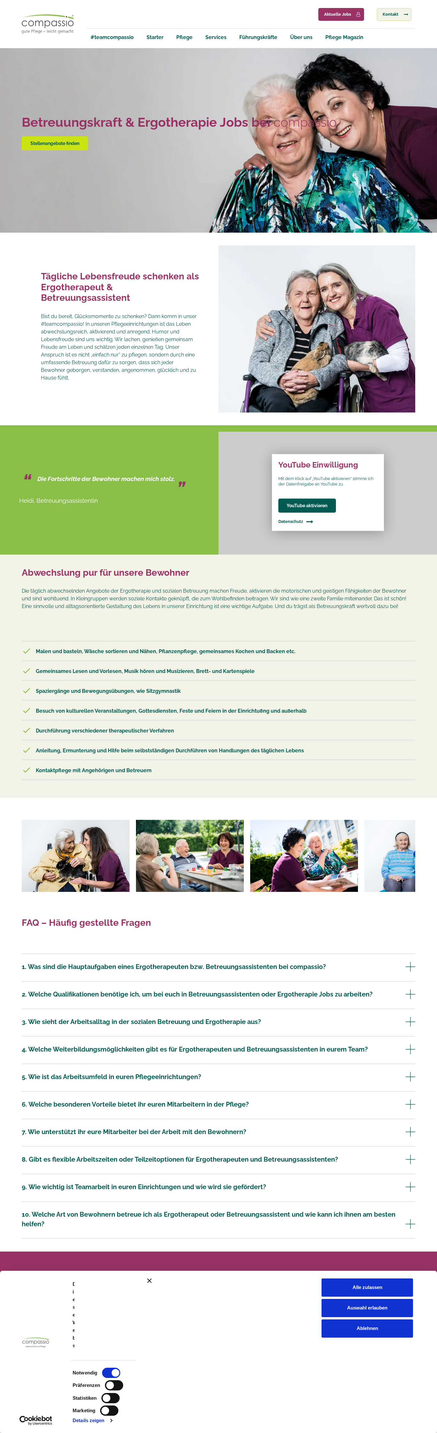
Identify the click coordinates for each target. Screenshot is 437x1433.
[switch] (114, 1385)
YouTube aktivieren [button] (307, 505)
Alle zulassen (367, 1287)
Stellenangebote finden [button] (54, 143)
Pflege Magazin (344, 37)
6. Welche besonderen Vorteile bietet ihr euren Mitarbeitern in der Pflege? (135, 1104)
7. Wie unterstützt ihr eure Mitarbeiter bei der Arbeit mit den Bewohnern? (134, 1132)
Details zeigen (88, 1420)
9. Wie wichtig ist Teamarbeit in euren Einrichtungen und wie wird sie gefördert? (144, 1187)
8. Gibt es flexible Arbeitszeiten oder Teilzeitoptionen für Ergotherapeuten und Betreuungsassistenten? (180, 1159)
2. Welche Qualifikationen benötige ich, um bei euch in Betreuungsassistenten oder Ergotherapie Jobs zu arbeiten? (197, 994)
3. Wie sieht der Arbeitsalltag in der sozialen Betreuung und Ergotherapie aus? (141, 1022)
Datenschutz (290, 521)
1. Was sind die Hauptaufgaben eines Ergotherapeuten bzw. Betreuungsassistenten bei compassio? (174, 967)
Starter (155, 37)
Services (215, 37)
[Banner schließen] (288, 1280)
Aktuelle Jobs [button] (337, 14)
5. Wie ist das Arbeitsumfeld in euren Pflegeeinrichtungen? (111, 1077)
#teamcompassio (112, 37)
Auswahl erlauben (367, 1307)
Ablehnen (367, 1328)
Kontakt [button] (390, 14)
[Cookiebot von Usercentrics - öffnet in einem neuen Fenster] (36, 1420)
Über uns (301, 37)
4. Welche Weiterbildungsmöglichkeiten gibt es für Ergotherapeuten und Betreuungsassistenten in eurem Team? (195, 1049)
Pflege (184, 37)
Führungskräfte (258, 37)
